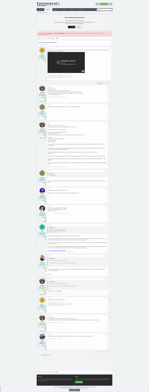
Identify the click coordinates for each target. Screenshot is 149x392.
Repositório (82, 9)
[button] (43, 9)
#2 (106, 86)
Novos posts (40, 12)
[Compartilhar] (108, 48)
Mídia (73, 9)
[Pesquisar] (111, 4)
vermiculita (62, 156)
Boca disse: (51, 173)
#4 (106, 122)
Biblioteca (57, 9)
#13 (106, 334)
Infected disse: (51, 258)
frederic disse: (51, 227)
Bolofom (40, 44)
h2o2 (91, 242)
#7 (106, 206)
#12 (106, 315)
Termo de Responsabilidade (59, 33)
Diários (65, 9)
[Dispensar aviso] (110, 32)
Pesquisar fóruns (45, 12)
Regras (51, 33)
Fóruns (48, 9)
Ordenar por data (100, 82)
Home (40, 9)
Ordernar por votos (108, 82)
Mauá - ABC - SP (43, 101)
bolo (95, 49)
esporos (49, 182)
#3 (106, 104)
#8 (106, 224)
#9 (106, 255)
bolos (66, 318)
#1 (110, 48)
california (44, 221)
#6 (106, 188)
